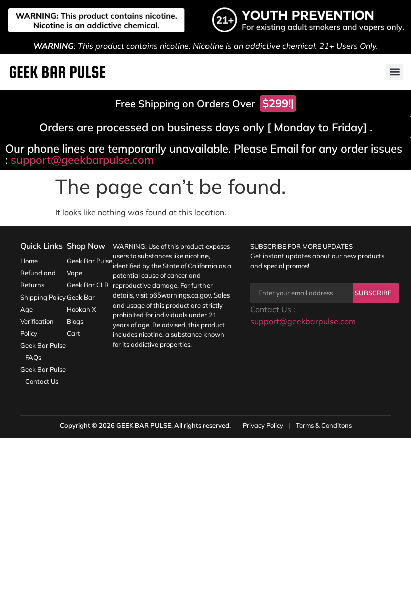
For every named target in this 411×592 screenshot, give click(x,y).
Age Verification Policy (37, 321)
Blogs (75, 321)
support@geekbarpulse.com (82, 160)
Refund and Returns (38, 279)
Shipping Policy (43, 297)
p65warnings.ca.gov (180, 295)
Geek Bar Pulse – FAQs (43, 351)
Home (29, 261)
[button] (394, 72)
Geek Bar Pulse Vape (89, 267)
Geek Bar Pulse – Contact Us (43, 375)
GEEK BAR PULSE (143, 425)
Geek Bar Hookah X (81, 303)
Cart (73, 333)
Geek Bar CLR (88, 285)
